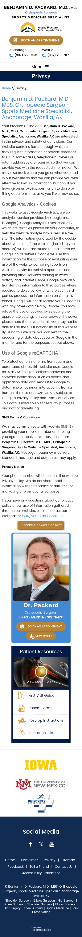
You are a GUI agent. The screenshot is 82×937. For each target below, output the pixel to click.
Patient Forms (40, 708)
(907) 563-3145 (26, 55)
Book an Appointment (40, 40)
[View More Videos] (41, 671)
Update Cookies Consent (41, 525)
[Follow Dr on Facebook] (30, 844)
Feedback (16, 866)
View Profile (43, 636)
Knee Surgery (33, 908)
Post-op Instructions (46, 720)
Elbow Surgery (65, 904)
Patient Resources (41, 651)
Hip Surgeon (66, 900)
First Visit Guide (41, 695)
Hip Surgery (12, 908)
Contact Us (63, 866)
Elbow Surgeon (44, 900)
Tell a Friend (39, 866)
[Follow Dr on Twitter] (41, 844)
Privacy (49, 860)
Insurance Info (41, 733)
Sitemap (68, 860)
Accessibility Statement (41, 873)
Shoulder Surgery (39, 904)
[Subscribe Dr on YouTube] (51, 844)
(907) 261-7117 (58, 55)
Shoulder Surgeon (18, 900)
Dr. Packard (41, 605)
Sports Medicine (57, 908)
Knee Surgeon (14, 904)
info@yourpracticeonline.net (45, 516)
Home (6, 88)
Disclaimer (30, 860)
